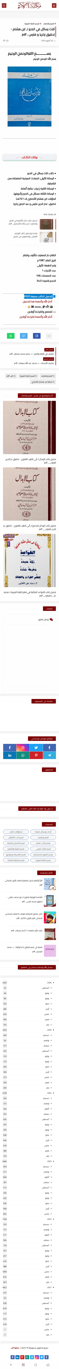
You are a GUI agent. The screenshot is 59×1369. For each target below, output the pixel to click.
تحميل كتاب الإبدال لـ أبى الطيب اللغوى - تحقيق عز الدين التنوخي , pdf (30, 461)
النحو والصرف (48, 23)
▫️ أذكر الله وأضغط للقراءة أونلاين (38, 316)
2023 (49, 1161)
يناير (47, 1024)
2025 (49, 1030)
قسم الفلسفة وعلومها (16, 854)
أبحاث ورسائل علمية (43, 832)
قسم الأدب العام (43, 843)
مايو (47, 1003)
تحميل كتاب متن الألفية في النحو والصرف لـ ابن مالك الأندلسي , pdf (23, 222)
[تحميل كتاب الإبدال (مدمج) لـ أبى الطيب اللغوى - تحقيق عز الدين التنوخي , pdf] (29, 494)
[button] (37, 336)
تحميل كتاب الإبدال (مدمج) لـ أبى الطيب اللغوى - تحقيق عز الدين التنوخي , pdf (29, 527)
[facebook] (49, 747)
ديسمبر (46, 1035)
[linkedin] (9, 755)
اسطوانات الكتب (16, 832)
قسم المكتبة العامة (16, 860)
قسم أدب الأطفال (15, 837)
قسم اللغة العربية (32, 23)
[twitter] (36, 747)
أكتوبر (47, 1108)
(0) (4, 40)
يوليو (47, 993)
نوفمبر (46, 1040)
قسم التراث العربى (43, 849)
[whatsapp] (23, 755)
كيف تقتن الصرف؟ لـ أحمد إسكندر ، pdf (26, 930)
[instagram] (23, 747)
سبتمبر (46, 1045)
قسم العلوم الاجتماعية (43, 854)
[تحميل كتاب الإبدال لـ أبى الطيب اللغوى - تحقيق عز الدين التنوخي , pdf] (29, 427)
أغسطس (45, 988)
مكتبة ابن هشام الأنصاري (41, 382)
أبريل (47, 1009)
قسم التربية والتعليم (16, 849)
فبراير (47, 1019)
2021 (49, 1287)
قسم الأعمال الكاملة (16, 843)
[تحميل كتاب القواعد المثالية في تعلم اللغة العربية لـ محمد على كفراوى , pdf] (29, 560)
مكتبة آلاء (15, 1348)
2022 (49, 1219)
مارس (46, 1014)
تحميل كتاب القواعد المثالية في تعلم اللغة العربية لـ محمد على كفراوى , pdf (29, 594)
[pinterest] (36, 755)
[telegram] (49, 755)
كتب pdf (10, 376)
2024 (49, 1093)
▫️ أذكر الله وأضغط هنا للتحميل (39, 301)
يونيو (47, 998)
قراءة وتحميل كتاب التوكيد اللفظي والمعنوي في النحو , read (25, 235)
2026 (49, 982)
